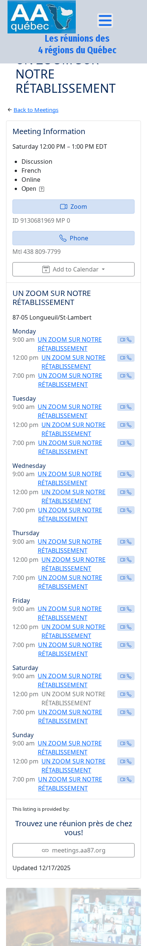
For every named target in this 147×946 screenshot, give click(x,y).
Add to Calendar (76, 269)
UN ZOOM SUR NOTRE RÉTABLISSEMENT (70, 344)
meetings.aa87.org (79, 850)
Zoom (78, 206)
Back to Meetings (36, 109)
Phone (79, 238)
